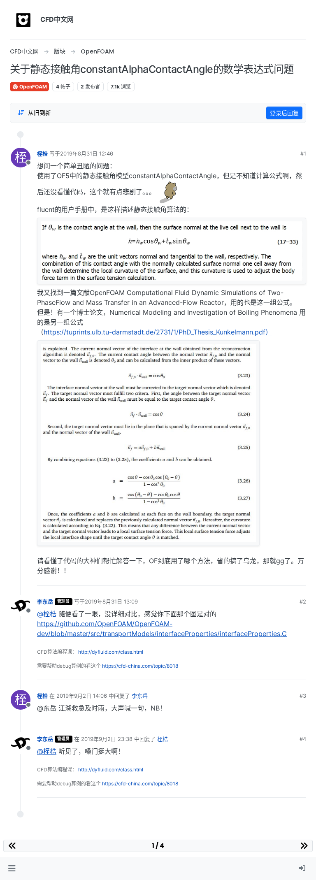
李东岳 (45, 601)
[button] (11, 868)
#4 (303, 739)
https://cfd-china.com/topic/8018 (140, 666)
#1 (303, 153)
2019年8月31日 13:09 (111, 601)
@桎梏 (46, 614)
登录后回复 (284, 112)
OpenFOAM (32, 87)
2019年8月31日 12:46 (86, 153)
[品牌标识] (23, 20)
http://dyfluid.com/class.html (110, 652)
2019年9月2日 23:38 (106, 739)
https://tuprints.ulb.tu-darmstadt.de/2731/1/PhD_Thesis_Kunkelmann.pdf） (158, 332)
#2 (303, 601)
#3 (303, 695)
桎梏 (42, 153)
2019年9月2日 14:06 (81, 695)
